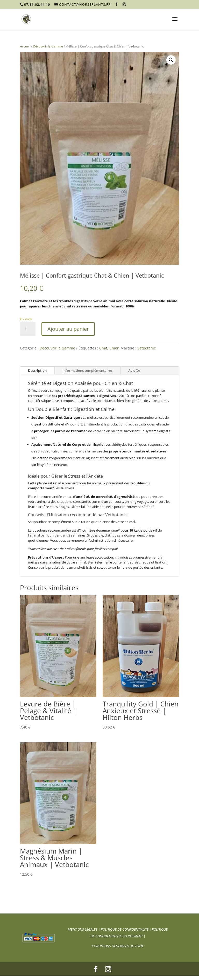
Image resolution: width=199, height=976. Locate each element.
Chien (114, 348)
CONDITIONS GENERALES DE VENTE (118, 946)
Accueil (25, 46)
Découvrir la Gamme (48, 46)
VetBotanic (146, 348)
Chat (103, 348)
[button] (171, 60)
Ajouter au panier (68, 328)
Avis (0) (134, 370)
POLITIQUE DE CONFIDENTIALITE (125, 929)
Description (37, 370)
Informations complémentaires (87, 370)
